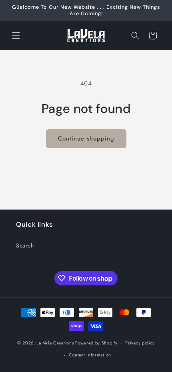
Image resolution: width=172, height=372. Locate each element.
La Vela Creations (55, 342)
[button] (16, 35)
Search (25, 245)
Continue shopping (86, 138)
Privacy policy (140, 343)
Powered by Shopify (96, 342)
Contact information (90, 355)
